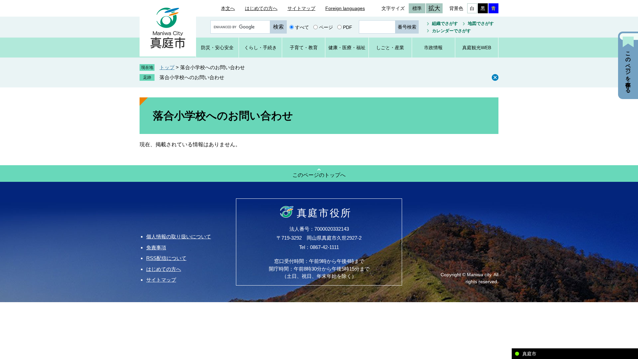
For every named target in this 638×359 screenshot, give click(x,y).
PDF (347, 27)
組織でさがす (445, 23)
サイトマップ (301, 8)
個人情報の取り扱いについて (178, 236)
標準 (417, 8)
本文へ (228, 8)
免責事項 (156, 247)
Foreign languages (345, 8)
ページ (326, 27)
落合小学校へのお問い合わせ (192, 77)
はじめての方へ (261, 8)
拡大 (434, 8)
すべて (302, 27)
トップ (167, 67)
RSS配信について (166, 258)
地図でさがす (481, 23)
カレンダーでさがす (451, 30)
